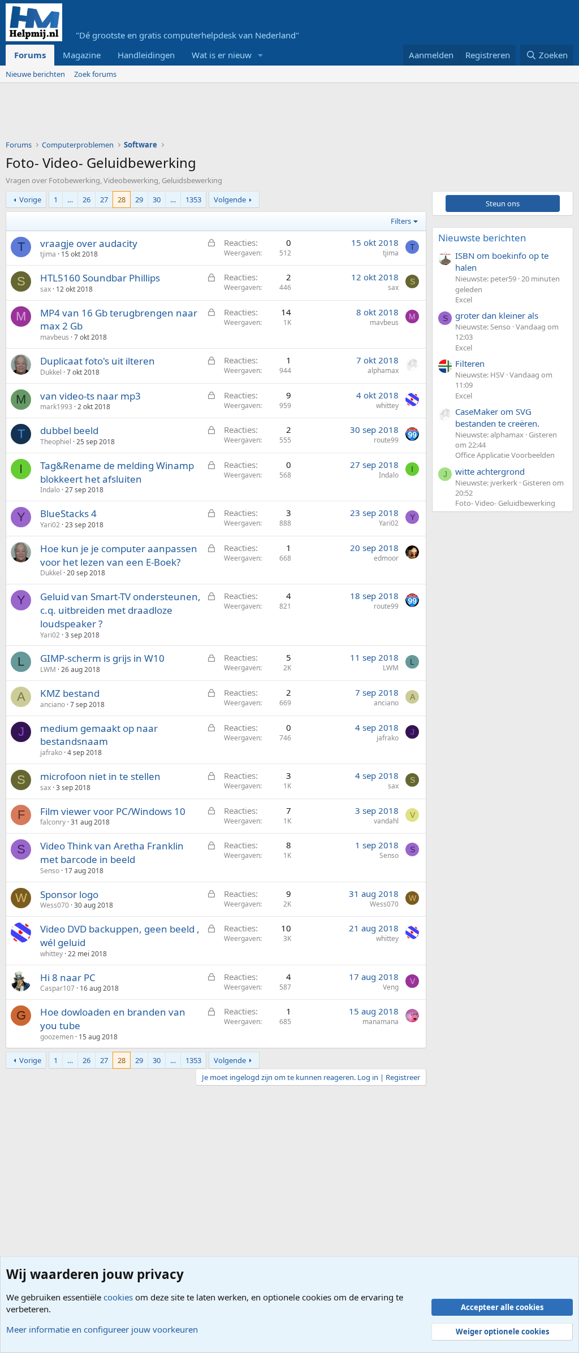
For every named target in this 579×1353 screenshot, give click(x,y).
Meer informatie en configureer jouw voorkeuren (102, 1329)
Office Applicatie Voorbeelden (505, 455)
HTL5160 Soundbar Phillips (100, 277)
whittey (387, 405)
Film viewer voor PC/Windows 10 (112, 811)
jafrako (51, 752)
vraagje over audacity (88, 243)
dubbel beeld (69, 430)
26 (86, 199)
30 (157, 199)
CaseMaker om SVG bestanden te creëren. (497, 417)
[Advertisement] (211, 114)
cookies (118, 1297)
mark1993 (56, 406)
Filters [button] (401, 221)
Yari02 (50, 525)
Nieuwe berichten (35, 74)
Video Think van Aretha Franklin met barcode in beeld (112, 852)
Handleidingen (146, 54)
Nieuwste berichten (482, 237)
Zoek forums (95, 74)
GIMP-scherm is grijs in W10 (102, 658)
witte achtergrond (490, 471)
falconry (53, 822)
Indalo (50, 490)
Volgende (230, 199)
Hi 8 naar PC (68, 977)
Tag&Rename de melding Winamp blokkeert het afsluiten (117, 472)
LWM (48, 669)
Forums (30, 54)
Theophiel (55, 441)
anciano (52, 704)
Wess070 (54, 905)
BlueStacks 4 (68, 513)
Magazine (82, 54)
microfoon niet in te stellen (100, 776)
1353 (193, 199)
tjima (48, 254)
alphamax (383, 370)
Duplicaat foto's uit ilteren (97, 360)
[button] (261, 55)
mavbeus (54, 337)
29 (139, 199)
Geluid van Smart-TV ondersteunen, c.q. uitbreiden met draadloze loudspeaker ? (120, 610)
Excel (463, 299)
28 (122, 199)
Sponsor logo (69, 894)
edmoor (386, 558)
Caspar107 (57, 988)
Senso (49, 870)
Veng (391, 987)
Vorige (30, 199)
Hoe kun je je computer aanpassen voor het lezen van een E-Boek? (118, 555)
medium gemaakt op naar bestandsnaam (99, 735)
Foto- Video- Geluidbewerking (505, 503)
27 (104, 199)
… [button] (70, 199)
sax (45, 289)
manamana (380, 1021)
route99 (386, 440)
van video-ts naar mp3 (90, 395)
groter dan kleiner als (496, 315)
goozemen (57, 1037)
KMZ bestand (70, 693)
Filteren (470, 363)
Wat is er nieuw (222, 54)
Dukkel (51, 372)
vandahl (386, 821)
